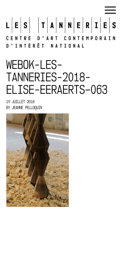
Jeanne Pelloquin (27, 107)
